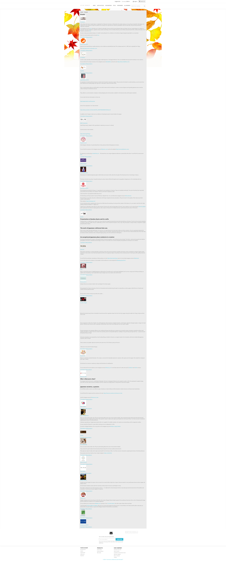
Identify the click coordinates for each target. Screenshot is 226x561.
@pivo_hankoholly (108, 453)
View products (89, 37)
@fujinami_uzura (104, 149)
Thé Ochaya (82, 515)
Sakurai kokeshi (83, 462)
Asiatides (82, 70)
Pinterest (134, 532)
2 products (82, 210)
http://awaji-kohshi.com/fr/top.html (87, 101)
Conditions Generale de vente (120, 552)
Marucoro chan (83, 376)
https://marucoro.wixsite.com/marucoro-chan (113, 393)
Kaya (81, 269)
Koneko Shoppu (83, 302)
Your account (84, 548)
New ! (94, 5)
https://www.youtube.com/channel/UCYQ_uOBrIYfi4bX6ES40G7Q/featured (95, 109)
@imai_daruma (128, 195)
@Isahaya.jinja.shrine (121, 260)
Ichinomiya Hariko (84, 172)
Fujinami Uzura (83, 142)
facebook (131, 367)
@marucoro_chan (94, 397)
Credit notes (82, 552)
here (91, 28)
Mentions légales (117, 554)
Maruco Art (82, 355)
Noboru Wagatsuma (84, 415)
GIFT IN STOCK (100, 5)
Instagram (137, 532)
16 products (83, 295)
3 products (82, 408)
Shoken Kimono (83, 480)
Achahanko (82, 22)
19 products (83, 165)
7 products (82, 242)
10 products (83, 262)
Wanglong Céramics (84, 524)
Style (114, 5)
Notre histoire (116, 551)
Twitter (129, 532)
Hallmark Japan (83, 163)
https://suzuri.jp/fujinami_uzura (122, 149)
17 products (83, 73)
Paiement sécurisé (117, 549)
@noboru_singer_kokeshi (115, 426)
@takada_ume (98, 503)
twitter (136, 367)
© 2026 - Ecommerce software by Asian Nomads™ (113, 559)
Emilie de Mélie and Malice (92, 505)
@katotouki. (136, 258)
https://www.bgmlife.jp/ (85, 133)
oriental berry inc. (95, 153)
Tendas (115, 557)
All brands (127, 5)
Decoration (108, 5)
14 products (83, 274)
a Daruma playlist (141, 206)
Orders (81, 551)
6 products (82, 509)
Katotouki (82, 249)
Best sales (99, 552)
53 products (83, 348)
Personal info (83, 549)
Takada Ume (82, 498)
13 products (83, 37)
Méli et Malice (83, 406)
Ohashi (81, 435)
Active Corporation (84, 44)
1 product (82, 156)
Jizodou (81, 216)
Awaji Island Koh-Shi (84, 79)
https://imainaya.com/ (90, 201)
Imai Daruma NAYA (84, 188)
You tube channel (110, 503)
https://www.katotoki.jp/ (112, 258)
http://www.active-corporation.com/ (89, 48)
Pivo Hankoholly (83, 444)
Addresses (82, 554)
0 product (82, 437)
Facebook (126, 532)
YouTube (131, 532)
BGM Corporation (84, 123)
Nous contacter (117, 555)
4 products (82, 369)
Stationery (120, 5)
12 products (83, 50)
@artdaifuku (108, 61)
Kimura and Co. (83, 281)
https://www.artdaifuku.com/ (123, 61)
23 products (83, 116)
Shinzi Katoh (82, 471)
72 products (83, 136)
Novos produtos (100, 551)
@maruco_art (108, 367)
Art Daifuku (82, 57)
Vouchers (82, 555)
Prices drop (99, 549)
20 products (83, 428)
